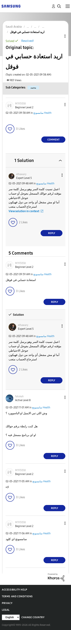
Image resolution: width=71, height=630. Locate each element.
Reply (51, 233)
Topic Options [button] (58, 36)
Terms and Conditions (17, 596)
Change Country (32, 617)
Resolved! (27, 41)
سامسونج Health (42, 112)
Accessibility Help (14, 589)
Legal (6, 609)
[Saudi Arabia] (10, 6)
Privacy (7, 603)
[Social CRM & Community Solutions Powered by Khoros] (56, 577)
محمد (33, 87)
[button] (59, 104)
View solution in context (24, 211)
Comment (53, 139)
